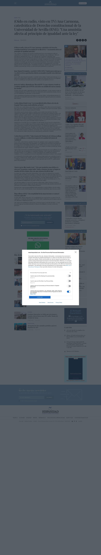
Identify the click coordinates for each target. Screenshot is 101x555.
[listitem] (50, 272)
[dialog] (50, 277)
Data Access (50, 302)
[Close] (76, 252)
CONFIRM (40, 297)
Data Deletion (42, 302)
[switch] (69, 276)
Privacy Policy (59, 302)
